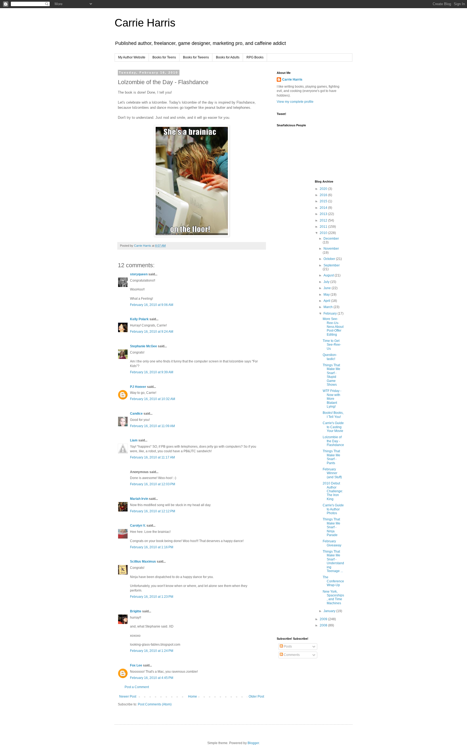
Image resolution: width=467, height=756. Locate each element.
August (329, 275)
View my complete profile (295, 102)
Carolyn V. (138, 525)
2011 (324, 227)
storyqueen (139, 274)
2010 (324, 233)
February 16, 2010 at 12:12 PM (152, 511)
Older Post (256, 696)
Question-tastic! (330, 357)
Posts (287, 646)
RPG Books (254, 57)
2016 (324, 195)
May (327, 294)
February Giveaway (332, 543)
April (327, 301)
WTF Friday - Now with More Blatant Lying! (332, 398)
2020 (324, 189)
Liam (134, 440)
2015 (324, 201)
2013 (324, 214)
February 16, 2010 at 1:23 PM (151, 597)
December (331, 238)
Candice (136, 413)
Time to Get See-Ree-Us (332, 345)
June (327, 288)
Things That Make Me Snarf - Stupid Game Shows (331, 375)
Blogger (253, 743)
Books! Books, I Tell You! (333, 414)
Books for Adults (227, 57)
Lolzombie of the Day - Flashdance (333, 441)
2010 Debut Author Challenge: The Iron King (333, 491)
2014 (324, 208)
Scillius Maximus (143, 561)
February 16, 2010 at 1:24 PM (151, 651)
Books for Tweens (196, 57)
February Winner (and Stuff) (332, 473)
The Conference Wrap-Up (333, 581)
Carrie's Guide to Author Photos (333, 509)
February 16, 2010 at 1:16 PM (151, 547)
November (331, 248)
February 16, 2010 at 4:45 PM (151, 678)
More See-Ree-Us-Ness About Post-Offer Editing (333, 326)
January (329, 611)
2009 (324, 619)
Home (192, 696)
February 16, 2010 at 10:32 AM (152, 399)
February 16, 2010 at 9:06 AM (151, 305)
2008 (324, 625)
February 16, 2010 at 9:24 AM (151, 332)
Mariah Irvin (139, 499)
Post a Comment (137, 687)
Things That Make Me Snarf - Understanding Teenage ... (333, 561)
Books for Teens (164, 57)
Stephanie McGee (143, 346)
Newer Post (127, 696)
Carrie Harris (145, 23)
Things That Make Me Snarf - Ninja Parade (331, 527)
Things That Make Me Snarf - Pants (331, 457)
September (331, 265)
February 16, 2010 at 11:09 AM (152, 426)
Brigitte (135, 611)
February (330, 313)
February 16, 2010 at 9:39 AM (151, 372)
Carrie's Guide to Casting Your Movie (333, 427)
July (326, 282)
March (328, 307)
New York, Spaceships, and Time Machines (333, 597)
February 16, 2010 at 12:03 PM (152, 484)
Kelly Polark (139, 319)
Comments (291, 655)
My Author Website (131, 57)
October (329, 259)
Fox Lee (136, 665)
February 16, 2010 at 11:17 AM (152, 457)
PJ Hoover (138, 387)
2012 (324, 220)
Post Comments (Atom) (155, 704)
